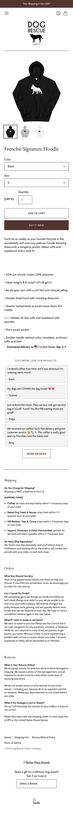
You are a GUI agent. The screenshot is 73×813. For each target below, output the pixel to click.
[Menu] (6, 13)
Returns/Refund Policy (43, 737)
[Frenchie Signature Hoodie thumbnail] (10, 132)
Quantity (23, 192)
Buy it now (36, 225)
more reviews (36, 453)
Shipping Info (22, 737)
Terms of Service (12, 742)
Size (6, 175)
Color (7, 159)
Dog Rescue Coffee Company (26, 748)
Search (7, 737)
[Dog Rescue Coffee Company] (36, 33)
